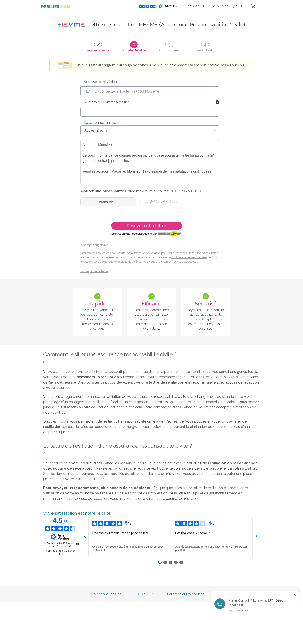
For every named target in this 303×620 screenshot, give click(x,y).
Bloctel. (193, 261)
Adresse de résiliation (101, 82)
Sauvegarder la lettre (94, 271)
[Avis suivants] (256, 536)
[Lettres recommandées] (253, 6)
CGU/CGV (144, 594)
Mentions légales (107, 594)
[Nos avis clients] (159, 6)
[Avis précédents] (85, 536)
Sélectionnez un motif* (102, 122)
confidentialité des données (189, 257)
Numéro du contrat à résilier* (107, 102)
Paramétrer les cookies (185, 594)
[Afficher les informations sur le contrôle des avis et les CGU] (77, 544)
